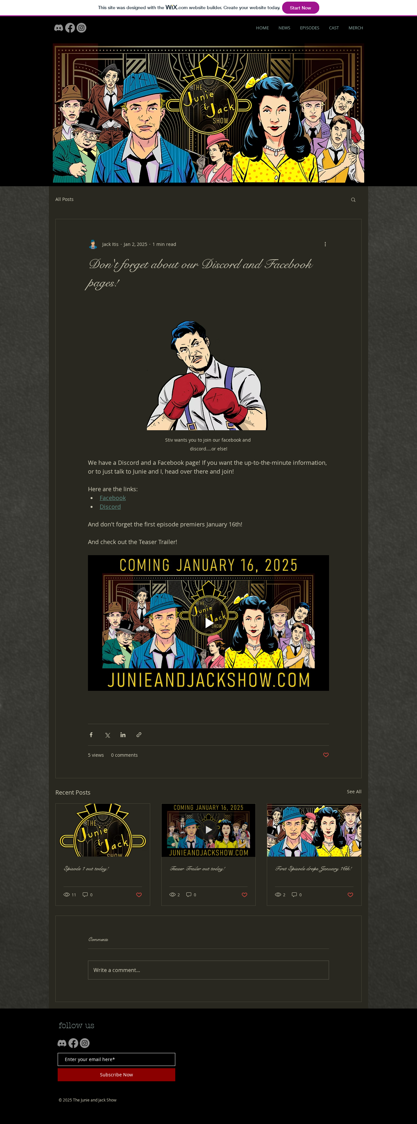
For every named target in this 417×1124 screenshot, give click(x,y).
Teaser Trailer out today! (197, 868)
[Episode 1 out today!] (103, 830)
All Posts (64, 199)
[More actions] (325, 244)
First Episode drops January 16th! (313, 868)
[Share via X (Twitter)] (107, 735)
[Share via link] (139, 735)
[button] (353, 199)
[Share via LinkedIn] (123, 735)
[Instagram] (81, 28)
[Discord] (59, 28)
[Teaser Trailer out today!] (209, 830)
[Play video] (208, 623)
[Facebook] (70, 28)
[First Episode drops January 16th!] (314, 830)
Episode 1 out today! (86, 868)
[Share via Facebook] (91, 735)
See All (354, 791)
